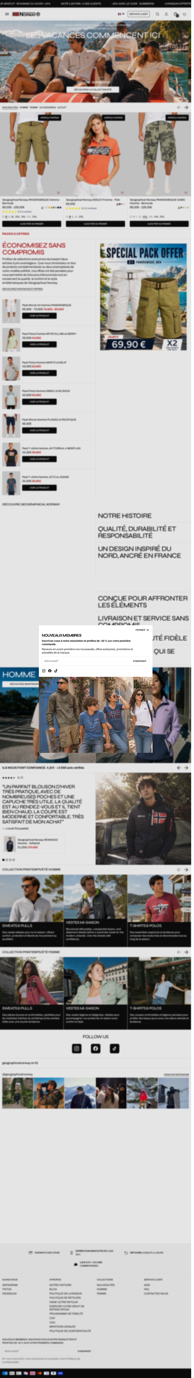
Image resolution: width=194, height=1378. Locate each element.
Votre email (50, 661)
